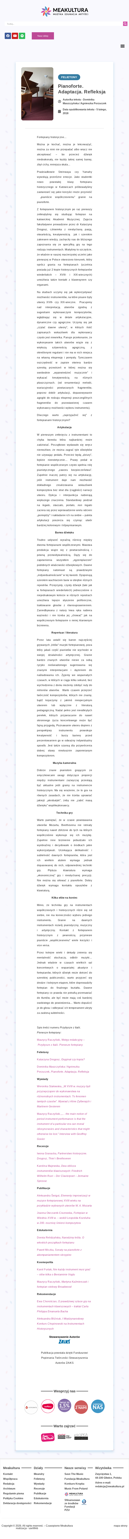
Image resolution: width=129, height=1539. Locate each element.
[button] (122, 46)
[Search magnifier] (125, 24)
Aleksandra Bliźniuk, (60, 1323)
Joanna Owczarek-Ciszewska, (63, 1218)
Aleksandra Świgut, (64, 1200)
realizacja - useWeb (27, 1528)
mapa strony (120, 1525)
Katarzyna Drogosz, (61, 1059)
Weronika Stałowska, (64, 1096)
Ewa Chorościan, (64, 1306)
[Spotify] (22, 36)
